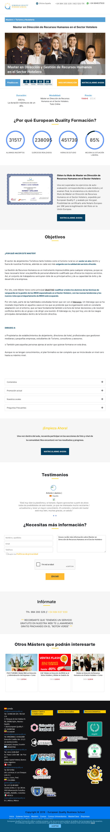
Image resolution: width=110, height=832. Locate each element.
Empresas (85, 816)
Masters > (10, 20)
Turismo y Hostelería (25, 20)
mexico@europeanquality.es (14, 798)
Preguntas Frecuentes (16, 408)
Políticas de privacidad (27, 554)
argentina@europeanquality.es (15, 749)
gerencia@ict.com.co (12, 783)
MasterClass (73, 816)
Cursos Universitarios (57, 816)
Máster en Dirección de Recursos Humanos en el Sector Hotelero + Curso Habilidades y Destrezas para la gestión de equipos (88, 674)
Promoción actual (14, 390)
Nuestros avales (14, 399)
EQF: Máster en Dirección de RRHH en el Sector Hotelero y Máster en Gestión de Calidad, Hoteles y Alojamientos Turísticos (55, 674)
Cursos (43, 816)
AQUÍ (93, 823)
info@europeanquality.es (13, 711)
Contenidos (12, 382)
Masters (34, 816)
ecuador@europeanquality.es (15, 734)
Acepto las (12, 554)
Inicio (11, 816)
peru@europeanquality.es (13, 767)
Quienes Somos (22, 816)
